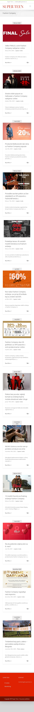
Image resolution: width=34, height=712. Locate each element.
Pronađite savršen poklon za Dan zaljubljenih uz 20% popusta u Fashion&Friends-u (15, 177)
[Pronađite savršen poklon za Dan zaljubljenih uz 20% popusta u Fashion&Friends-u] (17, 181)
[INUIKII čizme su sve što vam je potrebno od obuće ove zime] (17, 433)
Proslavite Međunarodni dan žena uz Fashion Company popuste (15, 128)
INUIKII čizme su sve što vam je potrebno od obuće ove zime (15, 430)
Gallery (19, 29)
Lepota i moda (17, 37)
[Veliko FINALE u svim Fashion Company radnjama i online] (17, 33)
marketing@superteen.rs (25, 682)
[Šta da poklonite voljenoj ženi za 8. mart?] (17, 531)
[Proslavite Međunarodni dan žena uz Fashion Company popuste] (17, 131)
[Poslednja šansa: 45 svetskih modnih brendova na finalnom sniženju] (17, 228)
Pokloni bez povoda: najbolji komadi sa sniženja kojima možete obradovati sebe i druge (15, 377)
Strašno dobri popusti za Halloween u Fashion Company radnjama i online (15, 77)
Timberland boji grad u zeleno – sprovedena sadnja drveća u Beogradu (15, 625)
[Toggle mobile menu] (30, 6)
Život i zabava (17, 633)
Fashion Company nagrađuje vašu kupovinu (15, 577)
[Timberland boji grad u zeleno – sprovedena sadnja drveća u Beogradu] (17, 628)
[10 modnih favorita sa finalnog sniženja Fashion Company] (17, 483)
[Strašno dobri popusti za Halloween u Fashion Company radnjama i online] (17, 81)
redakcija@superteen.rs (21, 1)
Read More (8, 62)
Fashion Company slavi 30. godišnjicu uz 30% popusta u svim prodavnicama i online (15, 326)
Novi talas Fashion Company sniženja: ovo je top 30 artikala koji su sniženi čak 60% (15, 276)
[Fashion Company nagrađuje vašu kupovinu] (17, 579)
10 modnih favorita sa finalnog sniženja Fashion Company (15, 480)
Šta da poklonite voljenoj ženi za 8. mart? (15, 529)
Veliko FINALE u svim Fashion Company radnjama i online (15, 29)
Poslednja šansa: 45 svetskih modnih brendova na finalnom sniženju (15, 225)
